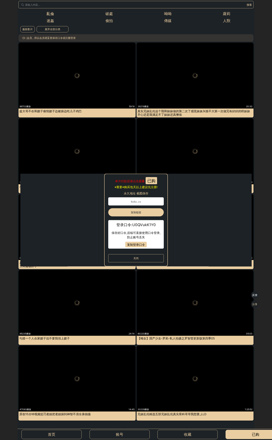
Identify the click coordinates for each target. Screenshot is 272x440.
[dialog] (136, 220)
